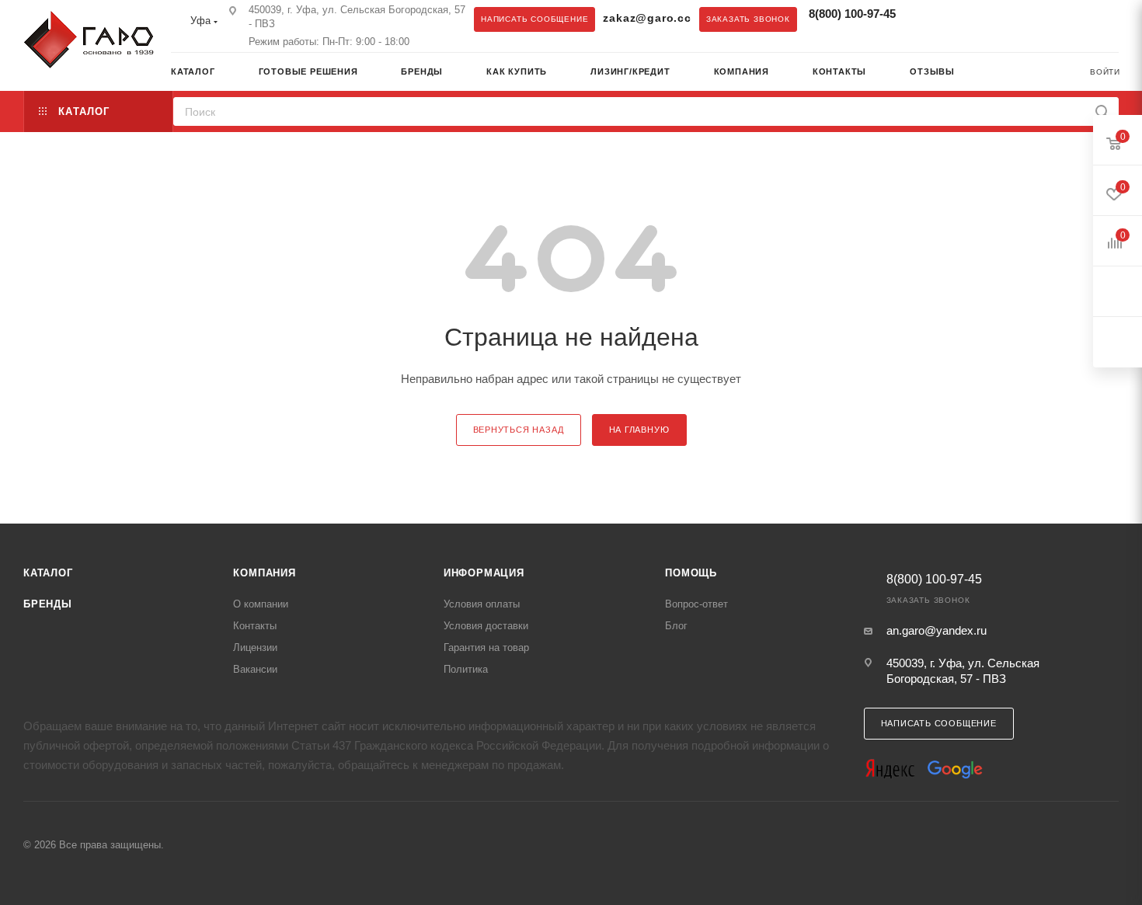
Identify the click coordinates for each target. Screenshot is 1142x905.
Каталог (48, 573)
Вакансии (255, 669)
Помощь (691, 573)
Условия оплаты (482, 604)
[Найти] (1102, 111)
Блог (676, 626)
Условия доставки (486, 626)
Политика (466, 669)
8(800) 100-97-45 (852, 13)
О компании (260, 604)
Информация (484, 573)
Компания (264, 573)
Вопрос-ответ (696, 604)
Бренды (47, 604)
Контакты (255, 626)
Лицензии (255, 647)
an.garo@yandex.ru (936, 630)
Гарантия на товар (486, 647)
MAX (957, 18)
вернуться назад (518, 429)
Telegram (926, 18)
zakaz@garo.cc (647, 18)
